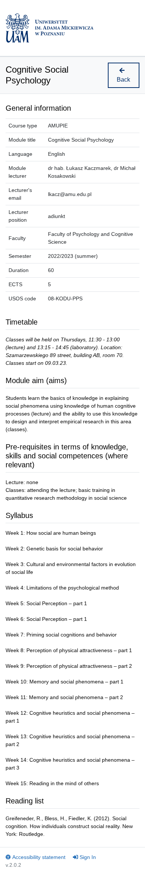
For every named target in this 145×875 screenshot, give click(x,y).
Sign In (88, 857)
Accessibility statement (38, 857)
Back (123, 79)
